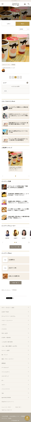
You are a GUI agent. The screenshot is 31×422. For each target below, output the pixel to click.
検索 (28, 4)
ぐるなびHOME (5, 416)
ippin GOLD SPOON (6, 397)
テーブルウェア (5, 367)
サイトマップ (4, 418)
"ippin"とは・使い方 (6, 410)
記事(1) (8, 23)
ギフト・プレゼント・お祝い (8, 307)
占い (3, 380)
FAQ (9, 418)
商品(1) (22, 23)
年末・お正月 (5, 333)
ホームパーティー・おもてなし (9, 316)
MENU (2, 4)
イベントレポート (6, 371)
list (13, 298)
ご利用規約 (23, 416)
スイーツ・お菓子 (6, 350)
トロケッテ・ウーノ (6, 64)
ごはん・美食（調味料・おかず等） (10, 346)
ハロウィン (4, 324)
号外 (3, 393)
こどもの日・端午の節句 (7, 341)
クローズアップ (5, 376)
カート (24, 4)
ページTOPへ (15, 294)
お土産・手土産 (5, 311)
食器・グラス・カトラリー (8, 359)
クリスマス (4, 329)
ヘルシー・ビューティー (7, 320)
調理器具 (4, 363)
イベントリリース (6, 389)
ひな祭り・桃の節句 (6, 337)
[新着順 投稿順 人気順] (24, 29)
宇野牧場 (13, 64)
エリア (4, 82)
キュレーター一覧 (6, 407)
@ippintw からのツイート (8, 401)
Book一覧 (18, 407)
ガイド (3, 384)
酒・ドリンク (5, 354)
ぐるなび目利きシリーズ (14, 416)
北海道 (5, 91)
